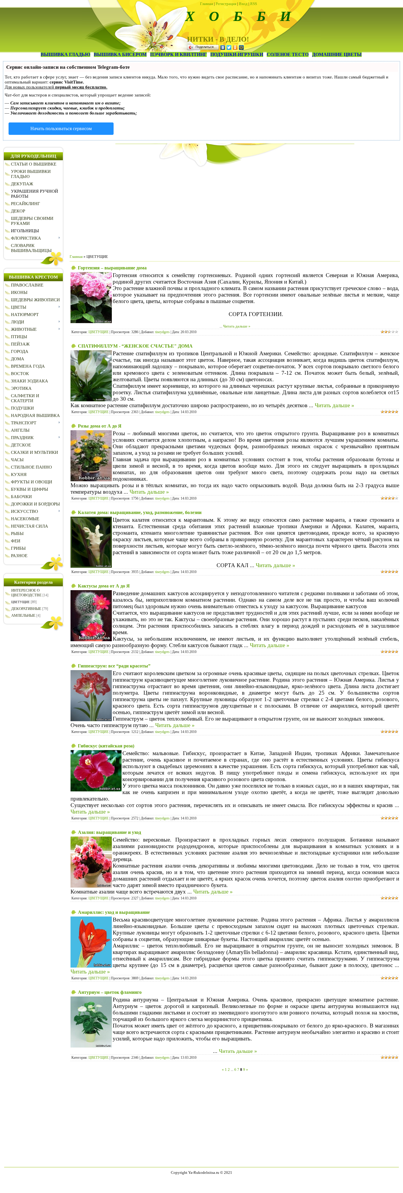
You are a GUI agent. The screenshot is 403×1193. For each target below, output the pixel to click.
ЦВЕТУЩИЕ (20, 602)
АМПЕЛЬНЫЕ (23, 615)
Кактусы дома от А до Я (104, 585)
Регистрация (226, 3)
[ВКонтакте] (223, 47)
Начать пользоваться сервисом (61, 128)
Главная (206, 3)
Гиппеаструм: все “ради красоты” (114, 665)
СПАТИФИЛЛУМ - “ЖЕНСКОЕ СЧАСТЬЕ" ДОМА (135, 345)
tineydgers (162, 332)
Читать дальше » (236, 326)
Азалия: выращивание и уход (109, 832)
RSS (253, 3)
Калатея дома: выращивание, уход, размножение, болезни (140, 512)
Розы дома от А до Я (100, 425)
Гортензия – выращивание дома (112, 267)
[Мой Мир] (241, 47)
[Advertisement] (235, 208)
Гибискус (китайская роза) (106, 745)
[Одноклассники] (235, 47)
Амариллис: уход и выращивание (114, 912)
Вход (243, 3)
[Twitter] (229, 47)
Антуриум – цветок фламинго (110, 992)
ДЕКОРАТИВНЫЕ (26, 608)
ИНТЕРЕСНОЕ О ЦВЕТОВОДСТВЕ (26, 592)
